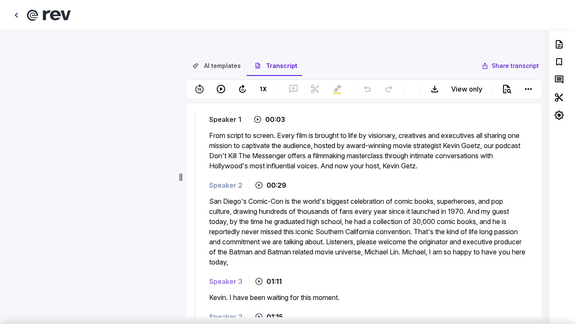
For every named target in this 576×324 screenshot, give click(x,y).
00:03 (275, 121)
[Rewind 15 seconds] (199, 90)
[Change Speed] (263, 90)
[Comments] (559, 80)
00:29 (276, 187)
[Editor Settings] (559, 115)
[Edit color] (317, 44)
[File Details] (559, 44)
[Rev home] (49, 15)
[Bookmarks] (559, 62)
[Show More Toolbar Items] (528, 90)
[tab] (217, 67)
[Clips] (559, 97)
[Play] (221, 90)
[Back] (16, 15)
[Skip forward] (242, 90)
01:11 (274, 283)
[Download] (434, 90)
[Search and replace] (507, 90)
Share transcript (515, 67)
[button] (364, 111)
